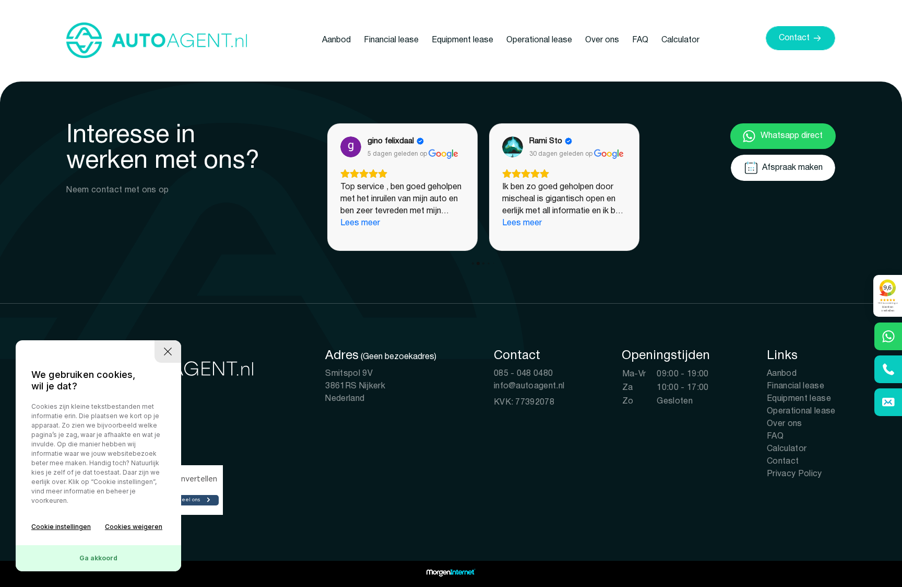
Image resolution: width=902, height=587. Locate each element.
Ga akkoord (98, 558)
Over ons (602, 40)
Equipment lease (462, 40)
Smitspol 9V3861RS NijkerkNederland (355, 386)
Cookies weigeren (133, 527)
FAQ (640, 40)
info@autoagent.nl (529, 386)
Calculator (680, 40)
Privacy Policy (794, 474)
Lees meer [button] (360, 223)
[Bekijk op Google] (350, 146)
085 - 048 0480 (523, 373)
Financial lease (391, 40)
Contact (783, 461)
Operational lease (539, 40)
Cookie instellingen (61, 527)
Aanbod (336, 40)
